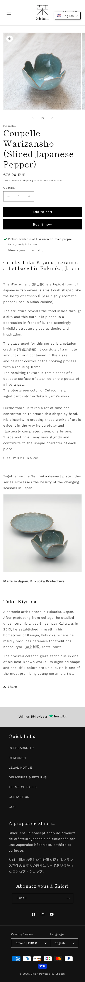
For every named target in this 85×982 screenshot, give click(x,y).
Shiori (34, 973)
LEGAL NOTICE (20, 767)
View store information (27, 250)
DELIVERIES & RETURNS (28, 777)
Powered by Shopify (52, 973)
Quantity (9, 187)
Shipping (28, 180)
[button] (9, 13)
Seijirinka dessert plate (51, 476)
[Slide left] (33, 118)
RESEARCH (17, 757)
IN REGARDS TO (21, 748)
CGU (12, 807)
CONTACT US (19, 797)
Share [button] (12, 686)
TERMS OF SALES (23, 787)
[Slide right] (52, 118)
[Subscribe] (68, 898)
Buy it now (42, 224)
